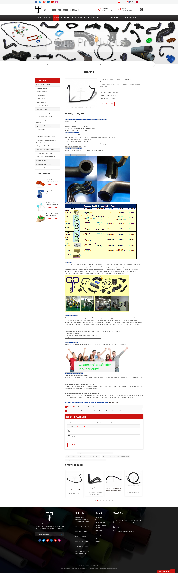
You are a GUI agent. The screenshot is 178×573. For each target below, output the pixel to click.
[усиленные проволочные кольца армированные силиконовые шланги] (40, 183)
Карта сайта (98, 536)
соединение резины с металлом (46, 146)
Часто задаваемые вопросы (112, 18)
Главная (38, 18)
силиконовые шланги (42, 109)
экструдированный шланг (51, 64)
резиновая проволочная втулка (46, 136)
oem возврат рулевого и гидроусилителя (133, 489)
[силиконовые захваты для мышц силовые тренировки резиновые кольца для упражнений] (40, 217)
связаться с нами (130, 18)
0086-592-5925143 (107, 9)
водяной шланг (41, 95)
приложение (65, 18)
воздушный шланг (42, 98)
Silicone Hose (94, 565)
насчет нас (47, 18)
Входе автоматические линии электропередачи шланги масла (95, 453)
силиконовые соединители (44, 153)
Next (65, 501)
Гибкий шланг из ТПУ (43, 105)
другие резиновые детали (43, 164)
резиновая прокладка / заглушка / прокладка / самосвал (46, 141)
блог (96, 533)
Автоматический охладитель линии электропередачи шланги (82, 456)
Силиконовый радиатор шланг (45, 113)
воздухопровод (41, 129)
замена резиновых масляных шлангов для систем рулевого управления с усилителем (101, 411)
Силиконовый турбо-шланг (44, 116)
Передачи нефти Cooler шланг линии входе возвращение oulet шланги (85, 460)
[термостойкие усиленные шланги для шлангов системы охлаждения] (40, 194)
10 (109, 500)
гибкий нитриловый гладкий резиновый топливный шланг (93, 407)
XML (96, 538)
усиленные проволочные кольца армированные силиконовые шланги (52, 181)
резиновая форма (41, 160)
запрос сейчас (107, 104)
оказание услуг (93, 18)
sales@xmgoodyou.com (128, 9)
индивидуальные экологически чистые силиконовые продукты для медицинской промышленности (52, 203)
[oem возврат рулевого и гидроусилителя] (133, 479)
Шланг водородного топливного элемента (45, 121)
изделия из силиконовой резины (46, 156)
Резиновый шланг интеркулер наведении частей (116, 456)
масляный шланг (65, 64)
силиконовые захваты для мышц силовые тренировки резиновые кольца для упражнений (52, 215)
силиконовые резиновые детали (45, 149)
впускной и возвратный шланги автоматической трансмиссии (91, 426)
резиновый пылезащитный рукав (46, 133)
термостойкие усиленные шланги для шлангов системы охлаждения (52, 192)
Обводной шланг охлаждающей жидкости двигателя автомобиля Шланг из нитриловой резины (74, 489)
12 (112, 500)
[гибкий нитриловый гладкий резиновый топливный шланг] (114, 478)
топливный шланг (42, 88)
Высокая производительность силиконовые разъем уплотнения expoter (83, 554)
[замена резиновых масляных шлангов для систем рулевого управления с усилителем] (94, 479)
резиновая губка (41, 167)
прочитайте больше (52, 184)
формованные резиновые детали (45, 126)
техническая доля (79, 18)
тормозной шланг (42, 102)
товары (56, 18)
